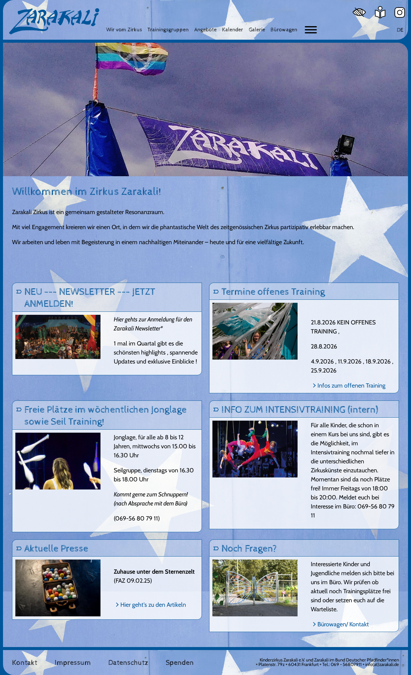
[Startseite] (54, 21)
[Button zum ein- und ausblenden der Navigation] (311, 30)
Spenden (180, 662)
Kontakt (24, 662)
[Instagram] (399, 12)
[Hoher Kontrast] (359, 12)
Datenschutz (128, 662)
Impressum (73, 662)
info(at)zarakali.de (382, 664)
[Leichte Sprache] (380, 12)
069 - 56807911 (346, 664)
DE (400, 30)
